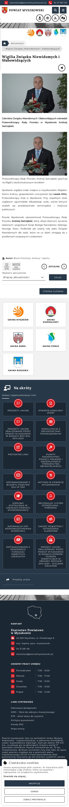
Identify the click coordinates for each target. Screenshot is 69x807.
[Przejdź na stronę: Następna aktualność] (64, 266)
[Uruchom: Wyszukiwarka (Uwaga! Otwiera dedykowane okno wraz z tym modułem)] (55, 10)
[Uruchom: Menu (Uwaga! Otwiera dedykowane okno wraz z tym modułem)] (63, 10)
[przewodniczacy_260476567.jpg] (34, 93)
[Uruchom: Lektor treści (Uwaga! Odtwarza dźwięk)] (39, 18)
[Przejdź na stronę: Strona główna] (4, 43)
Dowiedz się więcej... (15, 776)
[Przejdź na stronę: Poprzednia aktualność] (44, 266)
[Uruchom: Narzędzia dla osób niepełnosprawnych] (55, 18)
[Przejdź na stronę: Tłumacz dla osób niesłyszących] (63, 18)
